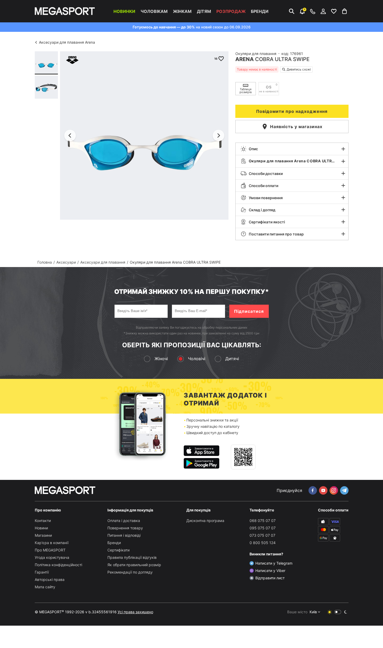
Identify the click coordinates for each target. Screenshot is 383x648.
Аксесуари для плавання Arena (67, 42)
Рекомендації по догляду (130, 572)
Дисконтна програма (205, 520)
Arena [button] (244, 59)
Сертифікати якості (267, 222)
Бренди (259, 11)
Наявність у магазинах (296, 126)
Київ (313, 612)
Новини (41, 528)
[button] (292, 149)
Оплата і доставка (123, 520)
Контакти (43, 520)
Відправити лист (270, 578)
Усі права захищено (135, 612)
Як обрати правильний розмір (134, 564)
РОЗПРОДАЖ (231, 11)
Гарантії (42, 572)
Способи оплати (263, 185)
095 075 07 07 (263, 528)
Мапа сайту (45, 587)
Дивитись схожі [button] (299, 69)
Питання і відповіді (124, 535)
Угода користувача (52, 557)
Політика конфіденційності (58, 564)
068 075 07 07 (263, 520)
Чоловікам (154, 11)
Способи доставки (266, 173)
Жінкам (182, 11)
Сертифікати (118, 550)
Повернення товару (125, 528)
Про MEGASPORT (50, 550)
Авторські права (49, 579)
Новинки (124, 11)
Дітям (204, 11)
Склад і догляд (262, 210)
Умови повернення (266, 197)
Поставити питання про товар (276, 234)
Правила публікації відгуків (132, 557)
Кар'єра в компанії (51, 542)
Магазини (43, 535)
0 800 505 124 (263, 542)
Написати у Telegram (273, 563)
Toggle (337, 612)
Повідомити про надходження (291, 111)
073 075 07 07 (262, 535)
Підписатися (249, 311)
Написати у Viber (270, 570)
